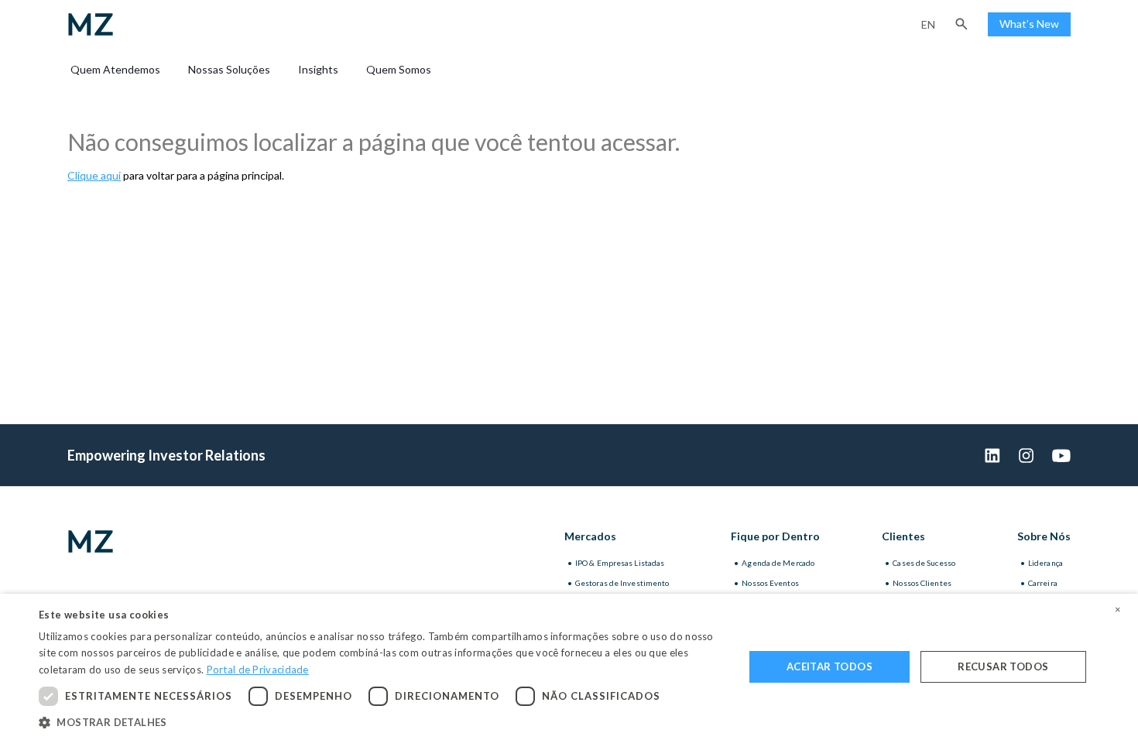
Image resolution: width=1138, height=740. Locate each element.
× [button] (1118, 610)
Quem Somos (398, 69)
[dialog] (569, 667)
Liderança (1045, 562)
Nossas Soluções (229, 69)
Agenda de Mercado (778, 562)
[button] (961, 24)
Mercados (590, 536)
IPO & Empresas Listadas (619, 562)
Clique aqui (94, 175)
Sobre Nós (1044, 536)
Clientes (903, 536)
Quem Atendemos (115, 69)
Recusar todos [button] (1003, 666)
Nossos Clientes (922, 583)
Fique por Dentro (775, 536)
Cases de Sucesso (924, 562)
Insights (318, 69)
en (928, 24)
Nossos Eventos (770, 583)
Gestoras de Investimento (622, 583)
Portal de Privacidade (258, 669)
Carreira (1042, 583)
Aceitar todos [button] (829, 666)
